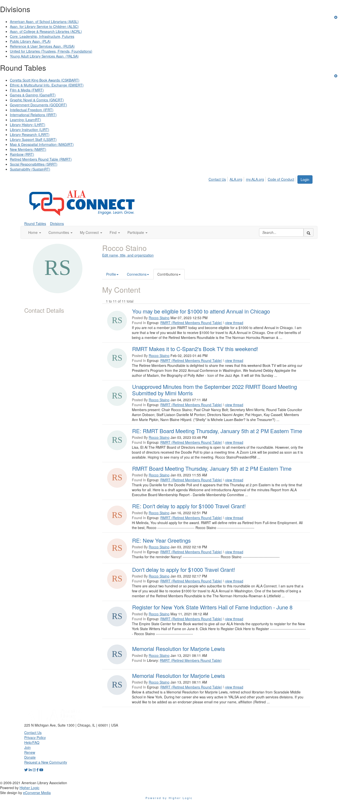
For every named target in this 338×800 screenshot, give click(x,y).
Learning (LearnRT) (25, 119)
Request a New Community (45, 762)
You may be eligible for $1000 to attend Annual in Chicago (201, 311)
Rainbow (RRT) (22, 154)
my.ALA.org (255, 179)
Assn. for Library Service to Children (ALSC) (44, 26)
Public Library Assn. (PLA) (30, 41)
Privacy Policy (35, 737)
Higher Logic (29, 787)
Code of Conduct (281, 179)
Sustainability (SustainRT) (30, 169)
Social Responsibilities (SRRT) (33, 164)
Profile (111, 274)
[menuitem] (218, 178)
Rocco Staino (159, 317)
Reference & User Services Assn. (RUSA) (42, 46)
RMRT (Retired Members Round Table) (191, 322)
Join (27, 747)
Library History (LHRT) (27, 124)
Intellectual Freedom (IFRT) (31, 109)
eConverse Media (37, 792)
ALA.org (236, 179)
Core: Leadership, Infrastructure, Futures (42, 36)
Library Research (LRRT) (29, 134)
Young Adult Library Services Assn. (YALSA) (44, 56)
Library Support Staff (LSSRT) (33, 139)
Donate (30, 757)
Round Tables (35, 223)
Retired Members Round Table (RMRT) (41, 159)
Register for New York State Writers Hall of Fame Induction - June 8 (212, 607)
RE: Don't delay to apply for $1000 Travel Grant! (189, 506)
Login (305, 179)
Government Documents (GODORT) (38, 104)
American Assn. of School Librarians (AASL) (44, 21)
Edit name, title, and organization (128, 255)
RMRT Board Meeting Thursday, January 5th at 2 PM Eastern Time (211, 468)
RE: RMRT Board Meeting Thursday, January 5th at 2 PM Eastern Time (217, 431)
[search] (309, 232)
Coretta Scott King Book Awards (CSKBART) (44, 80)
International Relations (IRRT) (33, 114)
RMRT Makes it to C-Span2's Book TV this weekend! (195, 349)
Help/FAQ (31, 742)
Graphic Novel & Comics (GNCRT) (37, 99)
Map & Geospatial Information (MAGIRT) (42, 144)
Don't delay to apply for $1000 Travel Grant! (183, 569)
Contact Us (217, 179)
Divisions (57, 223)
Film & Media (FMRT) (27, 90)
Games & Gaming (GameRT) (33, 94)
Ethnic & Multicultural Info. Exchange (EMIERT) (47, 85)
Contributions (167, 274)
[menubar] (252, 178)
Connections (136, 274)
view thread (234, 322)
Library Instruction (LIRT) (29, 129)
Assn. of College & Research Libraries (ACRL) (46, 31)
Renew (29, 752)
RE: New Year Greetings (161, 540)
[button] (34, 232)
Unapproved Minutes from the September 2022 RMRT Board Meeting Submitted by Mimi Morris (214, 390)
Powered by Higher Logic (169, 798)
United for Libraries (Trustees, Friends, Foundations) (51, 51)
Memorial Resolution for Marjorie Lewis (178, 648)
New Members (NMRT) (28, 149)
